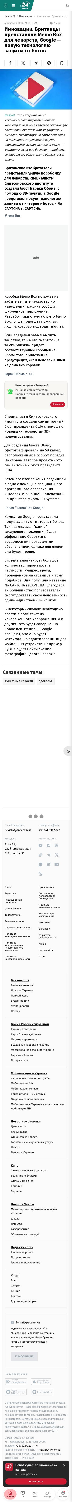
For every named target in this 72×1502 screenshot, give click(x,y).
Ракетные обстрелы (23, 1029)
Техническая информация (46, 914)
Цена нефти (18, 1126)
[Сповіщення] (67, 5)
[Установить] (36, 1474)
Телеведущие (13, 915)
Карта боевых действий (26, 1034)
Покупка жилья (20, 1257)
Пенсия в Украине (22, 1152)
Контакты (44, 922)
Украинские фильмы (24, 1175)
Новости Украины (22, 990)
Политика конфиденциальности (18, 935)
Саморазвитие (20, 1229)
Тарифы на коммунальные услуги (32, 1142)
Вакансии (44, 929)
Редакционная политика (13, 901)
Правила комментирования (50, 906)
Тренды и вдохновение (25, 1262)
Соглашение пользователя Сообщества (47, 896)
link (40, 845)
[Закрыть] (64, 1465)
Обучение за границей (25, 1234)
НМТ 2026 (17, 1223)
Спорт (15, 1275)
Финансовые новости (24, 1137)
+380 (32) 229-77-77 (27, 1445)
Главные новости (22, 985)
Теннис (15, 1291)
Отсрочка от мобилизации (27, 1099)
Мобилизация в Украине (29, 1073)
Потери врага (19, 1060)
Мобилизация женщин (25, 1088)
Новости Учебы (22, 1204)
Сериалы (16, 1191)
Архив (42, 944)
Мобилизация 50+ (22, 1083)
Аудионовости (20, 1006)
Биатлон (16, 1296)
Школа (15, 1218)
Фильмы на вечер (22, 1180)
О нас (8, 887)
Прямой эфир (19, 995)
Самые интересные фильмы (28, 1170)
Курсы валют (19, 1131)
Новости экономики (26, 1121)
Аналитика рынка (22, 1252)
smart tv (16, 1392)
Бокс (14, 1280)
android (16, 1381)
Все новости (20, 980)
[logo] (25, 5)
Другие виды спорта (23, 1301)
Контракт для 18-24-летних (28, 1093)
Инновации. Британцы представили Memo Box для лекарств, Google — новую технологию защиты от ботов (52, 16)
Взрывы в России (22, 1055)
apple (42, 1381)
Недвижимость (22, 1247)
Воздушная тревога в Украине (30, 1044)
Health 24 (10, 16)
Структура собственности (47, 936)
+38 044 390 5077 (49, 830)
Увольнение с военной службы (30, 1078)
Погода (15, 1011)
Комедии (16, 1186)
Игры (42, 956)
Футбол (15, 1285)
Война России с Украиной (30, 1024)
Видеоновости (20, 1000)
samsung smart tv (42, 1392)
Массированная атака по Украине (32, 1050)
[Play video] (36, 88)
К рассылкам (24, 1356)
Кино (14, 1165)
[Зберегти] (61, 63)
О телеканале (13, 908)
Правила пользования (18, 927)
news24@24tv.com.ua (18, 830)
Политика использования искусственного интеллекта (14, 947)
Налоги (15, 1147)
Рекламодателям (15, 921)
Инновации (26, 16)
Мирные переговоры (24, 1039)
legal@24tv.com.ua (49, 1449)
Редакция (10, 893)
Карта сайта (46, 950)
